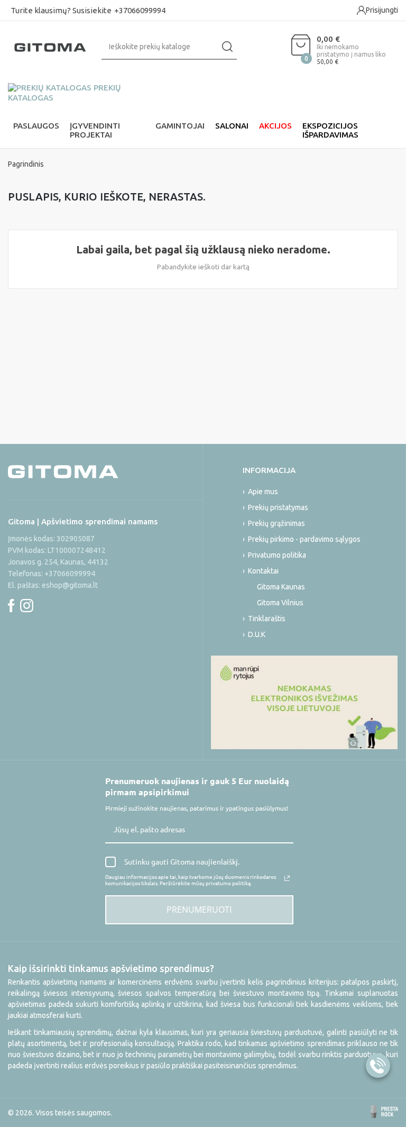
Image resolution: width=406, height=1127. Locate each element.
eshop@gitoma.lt (70, 585)
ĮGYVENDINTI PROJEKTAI (95, 130)
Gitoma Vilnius (280, 602)
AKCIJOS (275, 125)
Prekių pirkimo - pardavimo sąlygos (304, 539)
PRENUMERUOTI (199, 909)
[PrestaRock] (384, 1111)
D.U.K (256, 634)
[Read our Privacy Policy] (287, 878)
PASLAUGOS (36, 125)
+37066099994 (139, 10)
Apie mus (263, 491)
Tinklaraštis (266, 618)
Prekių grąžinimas (276, 523)
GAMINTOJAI (180, 125)
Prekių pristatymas (278, 507)
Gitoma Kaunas (281, 587)
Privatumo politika (277, 555)
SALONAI (231, 125)
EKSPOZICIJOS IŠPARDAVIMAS (330, 130)
